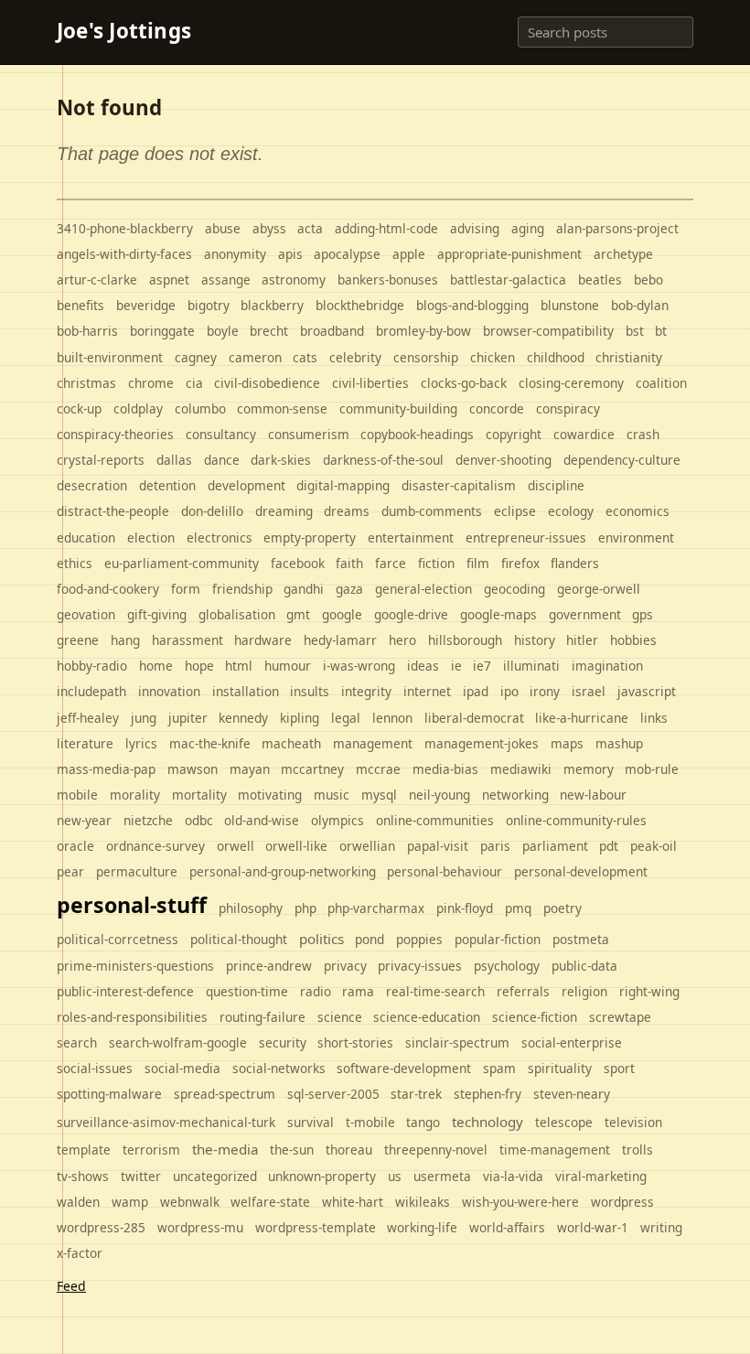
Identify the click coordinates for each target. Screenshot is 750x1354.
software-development (404, 1068)
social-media (182, 1068)
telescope (564, 1122)
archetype (623, 254)
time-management (554, 1149)
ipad (475, 691)
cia (194, 383)
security (282, 1042)
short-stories (355, 1042)
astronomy (294, 279)
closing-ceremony (571, 383)
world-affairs (507, 1227)
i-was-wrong (359, 665)
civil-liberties (370, 383)
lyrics (141, 743)
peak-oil (653, 845)
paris (495, 845)
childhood (555, 357)
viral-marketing (601, 1176)
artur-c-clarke (97, 279)
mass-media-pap (106, 769)
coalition (661, 383)
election (151, 537)
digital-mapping (343, 485)
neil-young (439, 794)
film (477, 563)
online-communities (435, 820)
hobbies (633, 640)
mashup (619, 743)
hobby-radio (92, 665)
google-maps (498, 614)
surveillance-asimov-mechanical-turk (166, 1122)
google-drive (411, 614)
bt (661, 330)
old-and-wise (261, 820)
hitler (582, 640)
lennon (392, 717)
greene (78, 640)
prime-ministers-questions (135, 965)
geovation (86, 614)
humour (287, 665)
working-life (422, 1227)
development (246, 485)
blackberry (272, 305)
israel (588, 691)
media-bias (445, 769)
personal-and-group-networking (282, 871)
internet (427, 691)
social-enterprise (571, 1042)
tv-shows (83, 1176)
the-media (225, 1149)
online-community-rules (576, 820)
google (342, 614)
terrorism (151, 1149)
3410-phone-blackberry (125, 228)
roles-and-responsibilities (132, 1017)
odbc (199, 820)
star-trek (416, 1093)
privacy (345, 965)
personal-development (581, 871)
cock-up (79, 408)
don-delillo (212, 511)
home (156, 665)
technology (487, 1121)
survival (310, 1122)
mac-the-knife (210, 743)
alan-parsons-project (617, 228)
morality (135, 794)
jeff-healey (88, 717)
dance (222, 459)
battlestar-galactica (508, 279)
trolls (637, 1149)
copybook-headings (417, 434)
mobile (77, 794)
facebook (298, 563)
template (84, 1149)
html (238, 665)
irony (545, 691)
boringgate (162, 330)
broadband (332, 330)
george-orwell (598, 588)
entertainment (411, 537)
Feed (71, 1286)
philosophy (251, 908)
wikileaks (422, 1201)
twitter (141, 1176)
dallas (174, 459)
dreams (347, 511)
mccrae (378, 769)
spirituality (560, 1068)
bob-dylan (640, 305)
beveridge (146, 305)
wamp (130, 1201)
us (395, 1176)
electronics (219, 537)
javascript (646, 691)
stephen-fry (487, 1093)
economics (637, 511)
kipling (299, 717)
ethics (74, 563)
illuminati (531, 665)
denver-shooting (503, 459)
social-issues (95, 1068)
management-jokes (481, 743)
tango (423, 1122)
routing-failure (262, 1017)
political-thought (238, 939)
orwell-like (296, 845)
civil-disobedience (267, 383)
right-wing (649, 991)
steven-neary (571, 1093)
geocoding (514, 588)
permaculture (136, 871)
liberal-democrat (474, 717)
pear (70, 871)
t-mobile (370, 1122)
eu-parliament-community (181, 563)
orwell (235, 845)
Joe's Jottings (124, 31)
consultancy (221, 434)
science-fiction (534, 1017)
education (86, 537)
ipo (509, 691)
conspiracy (568, 408)
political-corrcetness (117, 939)
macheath (291, 743)
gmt (298, 614)
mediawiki (521, 769)
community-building (398, 408)
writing (661, 1227)
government (585, 614)
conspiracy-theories (115, 434)
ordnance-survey (155, 845)
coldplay (138, 408)
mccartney (312, 769)
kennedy (243, 717)
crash (643, 434)
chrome (151, 383)
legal (345, 717)
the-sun (292, 1149)
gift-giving (157, 614)
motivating (270, 794)
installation (245, 691)
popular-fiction (498, 939)
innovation (169, 691)
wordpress (622, 1201)
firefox (520, 563)
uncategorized (215, 1176)
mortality (199, 794)
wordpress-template (315, 1227)
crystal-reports (101, 459)
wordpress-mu (200, 1227)
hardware (263, 640)
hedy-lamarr (340, 640)
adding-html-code (386, 228)
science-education (426, 1017)
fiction (436, 563)
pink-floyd (464, 908)
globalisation (236, 614)
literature (85, 743)
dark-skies (281, 459)
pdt (608, 845)
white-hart (352, 1201)
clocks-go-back (464, 383)
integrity (366, 691)
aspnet (169, 279)
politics (321, 939)
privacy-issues (420, 965)
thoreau (349, 1149)
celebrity (355, 357)
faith (349, 563)
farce (390, 563)
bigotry (209, 305)
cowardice (584, 434)
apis (290, 254)
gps (642, 614)
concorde (496, 408)
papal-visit (437, 845)
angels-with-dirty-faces (124, 254)
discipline (556, 485)
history (534, 640)
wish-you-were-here (520, 1201)
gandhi (304, 588)
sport (619, 1068)
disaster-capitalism (459, 485)
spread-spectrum (224, 1093)
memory (588, 769)
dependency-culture (621, 459)
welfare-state (270, 1201)
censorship (425, 357)
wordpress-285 (101, 1227)
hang (125, 640)
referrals (523, 991)
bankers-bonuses (388, 279)
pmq (518, 908)
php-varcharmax (375, 908)
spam (499, 1068)
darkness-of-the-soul (383, 459)
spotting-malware (109, 1093)
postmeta (580, 939)
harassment (187, 640)
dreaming (284, 511)
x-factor (79, 1253)
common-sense (282, 408)
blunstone (570, 305)
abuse (223, 228)
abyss (269, 228)
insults (309, 691)
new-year (84, 820)
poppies (419, 939)
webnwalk (190, 1201)
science (339, 1017)
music (331, 794)
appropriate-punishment (509, 254)
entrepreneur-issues (526, 537)
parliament (555, 845)
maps (567, 743)
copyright (513, 434)
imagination (607, 665)
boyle (223, 330)
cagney (196, 357)
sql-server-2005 (333, 1093)
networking (515, 794)
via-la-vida (513, 1176)
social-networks (279, 1068)
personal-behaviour (444, 871)
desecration (92, 485)
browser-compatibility (548, 330)
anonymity (235, 254)
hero (402, 640)
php (305, 908)
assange (226, 279)
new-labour (593, 794)
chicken (492, 357)
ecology (571, 511)
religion (584, 991)
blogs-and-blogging (472, 305)
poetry (562, 908)
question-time (247, 991)
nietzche (148, 820)
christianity (628, 357)
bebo (648, 279)
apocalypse (347, 254)
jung (143, 717)
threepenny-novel (436, 1149)
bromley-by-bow (423, 330)
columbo (200, 408)
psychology (507, 965)
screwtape (620, 1017)
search (77, 1042)
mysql (379, 794)
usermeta (442, 1176)
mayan (250, 769)
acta (310, 228)
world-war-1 (592, 1227)
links (654, 717)
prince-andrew (269, 965)
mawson (192, 769)
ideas (423, 665)
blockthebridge (360, 305)
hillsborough (465, 640)
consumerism (308, 434)
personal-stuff (132, 904)
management (372, 743)
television (633, 1122)
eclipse (515, 511)
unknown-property (322, 1176)
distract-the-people (113, 511)
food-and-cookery (108, 588)
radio (315, 991)
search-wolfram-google (178, 1042)
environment (636, 537)
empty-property (309, 537)
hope (199, 665)
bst (635, 330)
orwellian (367, 845)
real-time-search (435, 991)
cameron (255, 357)
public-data (584, 965)
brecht (269, 330)
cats (305, 357)
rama (358, 991)
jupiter (188, 717)
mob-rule (652, 769)
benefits (80, 305)
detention (167, 485)
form (185, 588)
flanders (575, 563)
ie (456, 665)
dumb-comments (431, 511)
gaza (349, 588)
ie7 (482, 665)
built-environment (110, 357)
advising (474, 228)
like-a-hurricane (581, 717)
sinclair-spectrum (457, 1042)
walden (78, 1201)
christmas (86, 383)
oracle (75, 845)
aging (527, 228)
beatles (600, 279)
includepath (91, 691)
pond (369, 939)
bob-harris (87, 330)
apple (408, 254)
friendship (242, 588)
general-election (423, 588)
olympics (337, 820)
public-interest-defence (125, 991)
